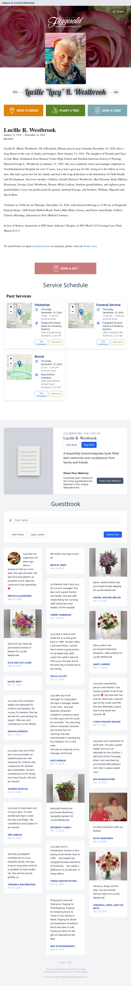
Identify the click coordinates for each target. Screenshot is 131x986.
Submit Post (112, 534)
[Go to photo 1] (104, 819)
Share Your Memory (110, 480)
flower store (90, 246)
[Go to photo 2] (106, 819)
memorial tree (42, 246)
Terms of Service (74, 971)
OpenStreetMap (69, 977)
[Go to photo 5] (112, 819)
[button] (19, 312)
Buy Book (89, 444)
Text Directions (41, 342)
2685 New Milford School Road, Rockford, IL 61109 (51, 384)
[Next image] (124, 807)
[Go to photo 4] (110, 819)
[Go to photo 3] (108, 819)
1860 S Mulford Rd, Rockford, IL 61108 (51, 334)
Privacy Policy (56, 971)
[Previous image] (92, 807)
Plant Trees (56, 342)
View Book (71, 444)
